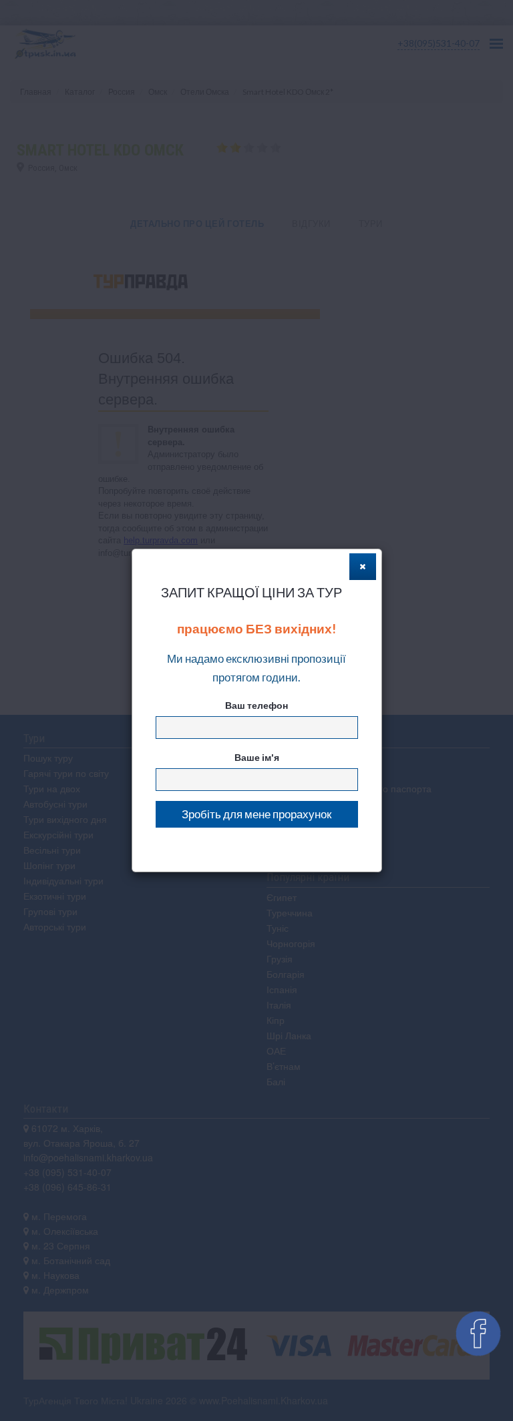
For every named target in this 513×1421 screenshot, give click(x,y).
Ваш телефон (256, 705)
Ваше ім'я (256, 757)
